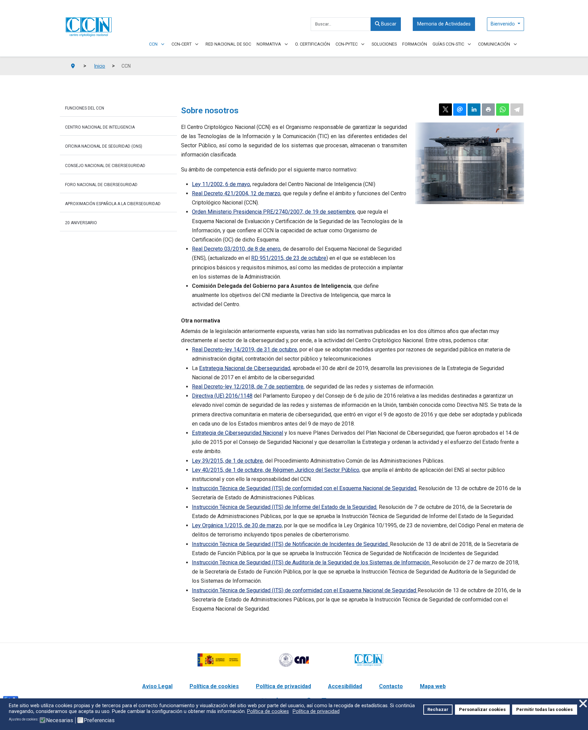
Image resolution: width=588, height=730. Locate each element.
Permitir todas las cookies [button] (544, 709)
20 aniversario (81, 222)
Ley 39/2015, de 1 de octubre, (228, 461)
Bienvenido (503, 24)
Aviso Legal (157, 686)
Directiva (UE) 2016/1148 (222, 396)
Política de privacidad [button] (316, 711)
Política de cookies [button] (268, 711)
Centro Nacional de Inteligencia (100, 127)
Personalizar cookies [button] (482, 709)
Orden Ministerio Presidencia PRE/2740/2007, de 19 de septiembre (273, 212)
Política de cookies (214, 686)
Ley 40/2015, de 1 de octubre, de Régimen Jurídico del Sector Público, (276, 470)
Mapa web (433, 686)
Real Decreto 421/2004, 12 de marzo (236, 193)
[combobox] (341, 24)
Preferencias (99, 720)
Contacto (391, 686)
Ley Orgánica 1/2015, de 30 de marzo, (237, 525)
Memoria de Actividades (444, 24)
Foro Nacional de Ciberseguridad (101, 184)
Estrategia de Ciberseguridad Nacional (237, 433)
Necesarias (59, 720)
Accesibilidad (345, 686)
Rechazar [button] (437, 709)
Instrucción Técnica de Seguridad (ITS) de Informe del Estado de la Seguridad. (284, 507)
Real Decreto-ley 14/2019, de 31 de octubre (244, 349)
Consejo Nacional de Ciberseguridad (105, 165)
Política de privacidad (283, 686)
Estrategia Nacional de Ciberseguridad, (245, 368)
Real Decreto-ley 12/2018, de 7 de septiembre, (248, 386)
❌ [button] (583, 703)
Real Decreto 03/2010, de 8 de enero (236, 249)
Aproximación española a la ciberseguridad (113, 203)
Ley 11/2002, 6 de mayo (221, 184)
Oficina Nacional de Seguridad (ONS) (103, 146)
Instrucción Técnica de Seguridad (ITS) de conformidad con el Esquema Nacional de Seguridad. (304, 488)
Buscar (388, 24)
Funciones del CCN (84, 108)
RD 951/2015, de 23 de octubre (288, 258)
